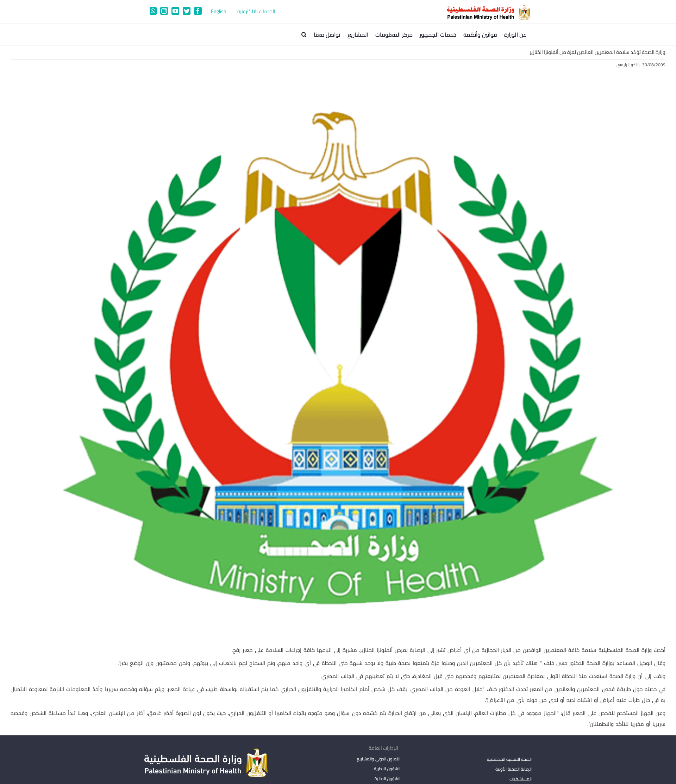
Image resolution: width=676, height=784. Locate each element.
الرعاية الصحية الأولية (513, 769)
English (218, 11)
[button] (304, 34)
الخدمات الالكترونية (256, 11)
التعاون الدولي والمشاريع (378, 759)
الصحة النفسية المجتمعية (509, 759)
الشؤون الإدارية (387, 769)
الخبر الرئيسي (627, 65)
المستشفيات (520, 779)
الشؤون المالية (387, 778)
